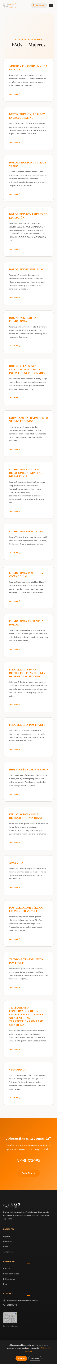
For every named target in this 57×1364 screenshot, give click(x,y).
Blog (5, 1284)
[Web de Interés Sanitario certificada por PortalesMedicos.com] (10, 1317)
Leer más (13, 94)
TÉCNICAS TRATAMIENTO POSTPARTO (26, 961)
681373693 (29, 1160)
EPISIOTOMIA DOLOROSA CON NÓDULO (26, 574)
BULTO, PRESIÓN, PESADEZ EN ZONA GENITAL (27, 116)
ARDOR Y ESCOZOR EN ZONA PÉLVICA (28, 67)
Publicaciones (9, 1279)
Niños (5, 1246)
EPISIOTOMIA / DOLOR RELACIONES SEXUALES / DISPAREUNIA (25, 472)
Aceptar (21, 1358)
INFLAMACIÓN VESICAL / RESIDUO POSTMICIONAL (25, 816)
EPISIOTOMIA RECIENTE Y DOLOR (26, 622)
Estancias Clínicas (11, 1274)
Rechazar (35, 1358)
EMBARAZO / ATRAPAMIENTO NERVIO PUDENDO (28, 419)
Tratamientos (9, 1252)
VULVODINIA (17, 1069)
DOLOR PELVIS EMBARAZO (26, 269)
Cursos (6, 1268)
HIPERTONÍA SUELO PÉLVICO (28, 769)
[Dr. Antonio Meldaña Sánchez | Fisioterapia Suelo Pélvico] (9, 5)
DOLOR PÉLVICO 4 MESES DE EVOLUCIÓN (28, 216)
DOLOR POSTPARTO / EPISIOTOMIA (23, 319)
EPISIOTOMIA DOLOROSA (26, 531)
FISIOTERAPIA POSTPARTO (27, 725)
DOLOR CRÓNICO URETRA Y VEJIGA (27, 164)
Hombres (7, 1241)
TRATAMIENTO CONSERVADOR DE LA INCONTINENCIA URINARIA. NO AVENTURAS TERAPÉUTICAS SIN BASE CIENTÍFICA (27, 1016)
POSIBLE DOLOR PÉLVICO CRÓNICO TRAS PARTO (26, 909)
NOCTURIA (16, 863)
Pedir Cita (27, 1173)
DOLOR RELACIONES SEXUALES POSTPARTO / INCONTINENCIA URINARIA (27, 369)
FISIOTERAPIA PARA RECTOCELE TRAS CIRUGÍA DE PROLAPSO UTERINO (27, 672)
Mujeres (6, 1236)
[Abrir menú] (51, 5)
